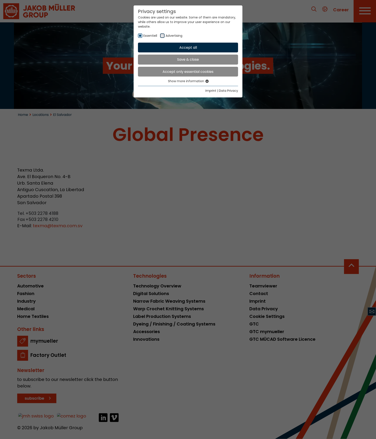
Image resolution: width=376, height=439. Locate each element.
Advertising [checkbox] (174, 35)
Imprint (210, 90)
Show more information (186, 81)
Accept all (188, 47)
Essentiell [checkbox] (150, 35)
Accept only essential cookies (188, 71)
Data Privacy (228, 90)
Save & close (188, 59)
